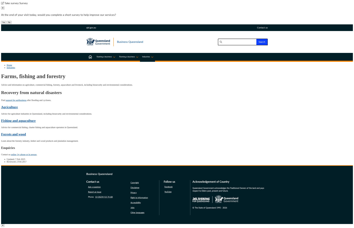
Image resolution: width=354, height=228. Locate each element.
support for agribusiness (16, 100)
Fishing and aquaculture (18, 120)
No (9, 22)
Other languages (137, 213)
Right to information (139, 198)
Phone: (100, 197)
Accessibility (136, 203)
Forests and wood (13, 134)
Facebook (168, 187)
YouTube (167, 192)
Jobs (132, 208)
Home (9, 65)
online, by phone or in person (24, 154)
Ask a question (94, 187)
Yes (3, 22)
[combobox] (237, 42)
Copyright (135, 183)
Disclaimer (135, 188)
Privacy (134, 193)
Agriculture (9, 107)
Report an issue (94, 192)
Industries (11, 67)
